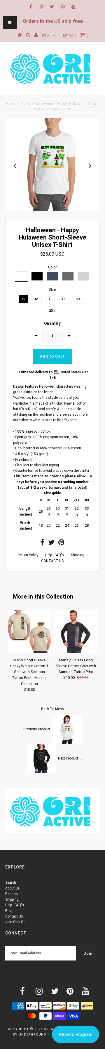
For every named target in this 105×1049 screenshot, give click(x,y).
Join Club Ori (15, 922)
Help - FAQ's (54, 555)
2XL (79, 299)
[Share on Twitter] (51, 544)
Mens (25, 104)
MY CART (75, 35)
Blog (9, 911)
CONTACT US (52, 561)
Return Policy (28, 555)
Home (11, 104)
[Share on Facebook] (42, 544)
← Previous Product (34, 729)
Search (10, 882)
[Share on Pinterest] (61, 544)
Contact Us (14, 916)
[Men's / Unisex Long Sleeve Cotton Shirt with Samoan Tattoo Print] (75, 652)
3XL (52, 310)
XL (63, 299)
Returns (11, 894)
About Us (12, 888)
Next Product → (70, 759)
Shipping (77, 555)
